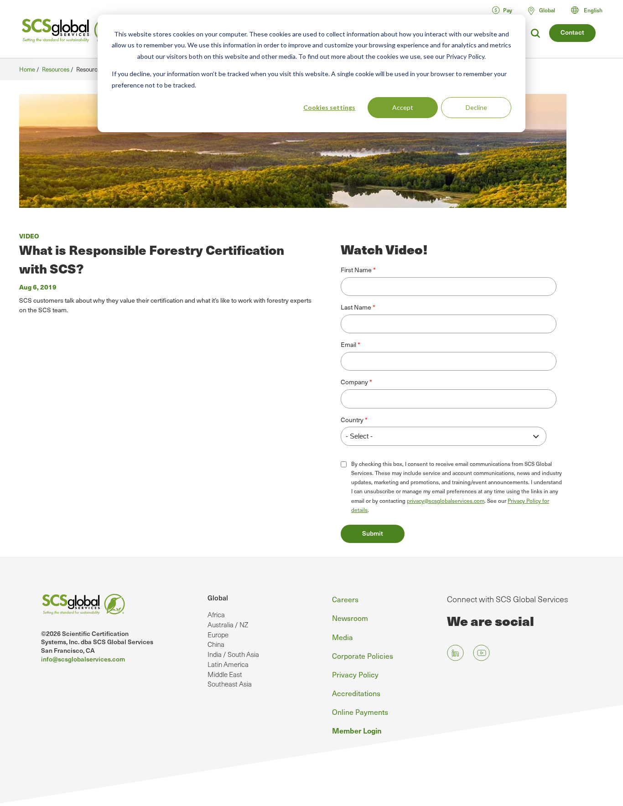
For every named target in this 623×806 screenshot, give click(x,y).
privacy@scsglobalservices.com (445, 500)
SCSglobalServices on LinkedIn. (455, 652)
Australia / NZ (228, 624)
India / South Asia (233, 654)
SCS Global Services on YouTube (481, 652)
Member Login (357, 730)
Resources (55, 69)
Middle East (225, 674)
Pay (507, 10)
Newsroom (350, 617)
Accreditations (356, 692)
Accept (402, 107)
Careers (345, 599)
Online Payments (360, 711)
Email (348, 344)
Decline (476, 107)
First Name (356, 269)
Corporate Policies (362, 655)
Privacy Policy (355, 674)
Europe (218, 634)
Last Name (356, 307)
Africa (216, 614)
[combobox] (590, 10)
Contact (572, 32)
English (593, 10)
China (216, 644)
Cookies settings (329, 107)
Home (27, 69)
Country (352, 419)
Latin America (228, 664)
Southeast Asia (230, 683)
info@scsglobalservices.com (83, 659)
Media (342, 636)
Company (354, 382)
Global (218, 598)
